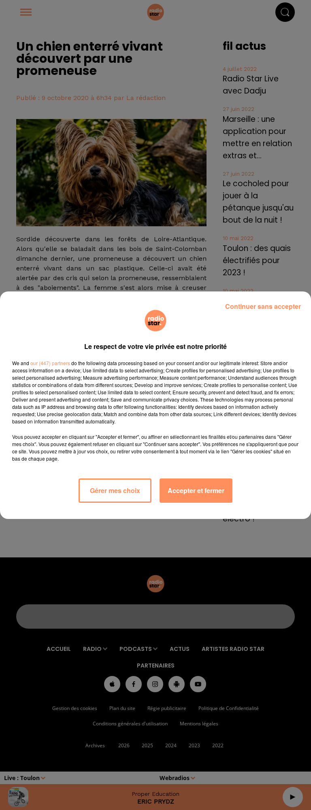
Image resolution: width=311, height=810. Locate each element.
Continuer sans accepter (263, 306)
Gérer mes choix (115, 490)
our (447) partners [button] (50, 362)
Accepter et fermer (196, 490)
